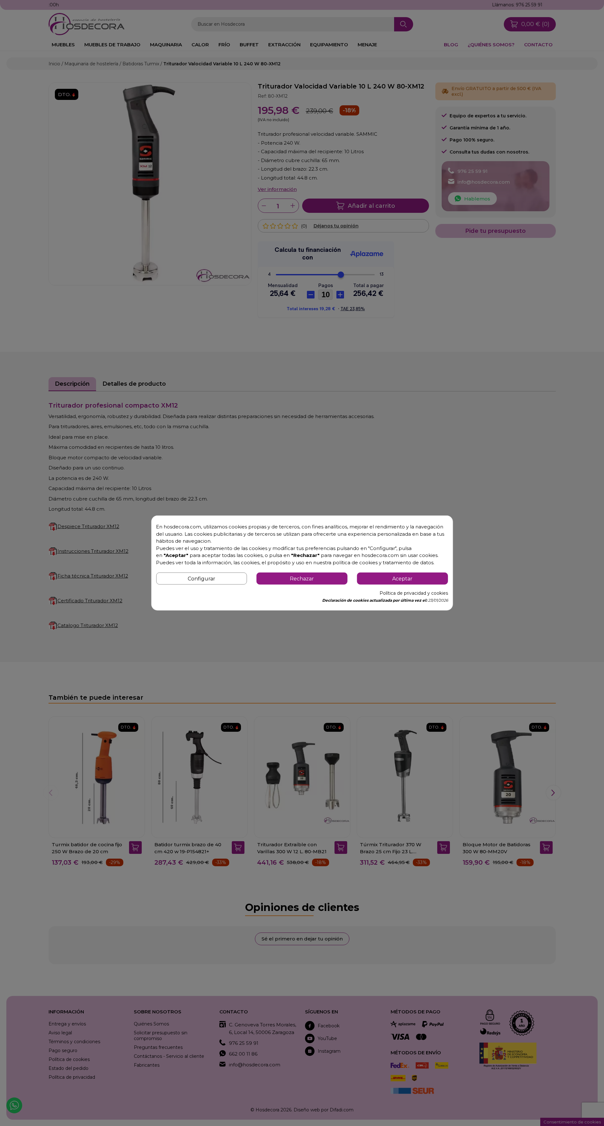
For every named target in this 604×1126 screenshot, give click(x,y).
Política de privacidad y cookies (414, 593)
